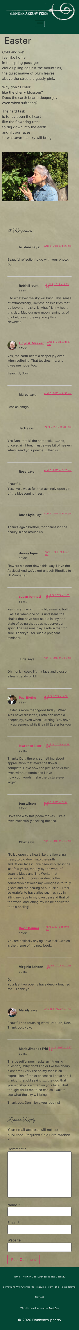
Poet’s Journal (68, 1286)
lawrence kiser (30, 746)
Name (13, 1205)
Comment (17, 1149)
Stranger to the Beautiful (52, 1276)
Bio (57, 1286)
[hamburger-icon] (40, 24)
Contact (39, 1297)
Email (13, 1222)
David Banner (29, 928)
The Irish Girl (29, 1276)
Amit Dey (54, 1308)
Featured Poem (44, 1286)
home (16, 1276)
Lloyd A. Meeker (31, 343)
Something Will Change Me (18, 1286)
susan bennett (30, 596)
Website (14, 1240)
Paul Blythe (27, 697)
